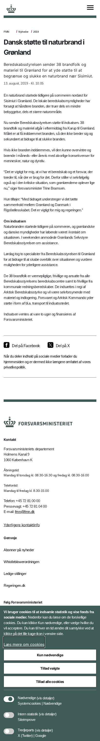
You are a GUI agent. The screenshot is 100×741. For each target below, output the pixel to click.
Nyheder (23, 31)
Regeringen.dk (14, 585)
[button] (45, 695)
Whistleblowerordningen (21, 562)
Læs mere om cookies (24, 644)
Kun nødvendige (50, 655)
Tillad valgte (49, 668)
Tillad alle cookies (50, 682)
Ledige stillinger (15, 574)
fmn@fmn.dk (25, 512)
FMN (6, 31)
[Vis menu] (90, 8)
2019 (36, 31)
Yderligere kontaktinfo (22, 525)
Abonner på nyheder (19, 550)
